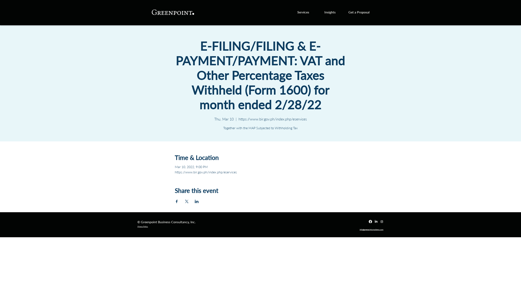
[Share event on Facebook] (177, 201)
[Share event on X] (187, 201)
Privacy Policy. (142, 226)
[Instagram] (381, 221)
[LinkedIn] (376, 221)
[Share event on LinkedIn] (197, 201)
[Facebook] (370, 221)
